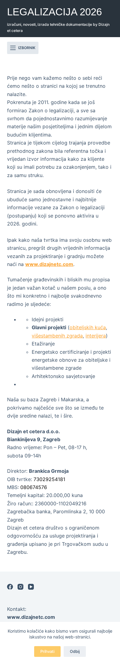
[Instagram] (20, 587)
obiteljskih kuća (88, 327)
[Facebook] (10, 587)
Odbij (75, 651)
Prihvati (47, 651)
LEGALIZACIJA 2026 (54, 11)
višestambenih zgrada (57, 336)
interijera (96, 336)
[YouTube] (31, 587)
